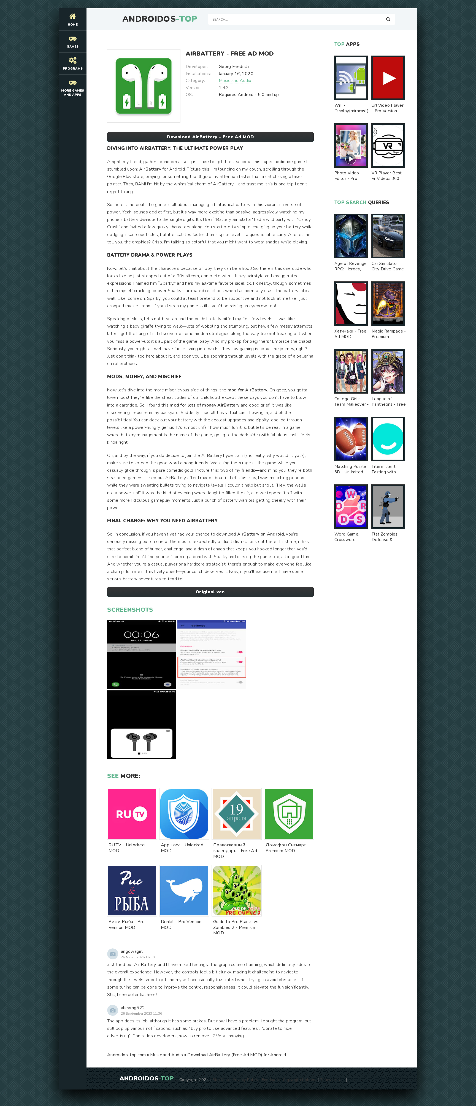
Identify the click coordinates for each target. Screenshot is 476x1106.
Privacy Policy (245, 1079)
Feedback (271, 1079)
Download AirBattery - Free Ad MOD (210, 137)
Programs (73, 69)
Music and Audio (235, 81)
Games (73, 47)
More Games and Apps (72, 93)
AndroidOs (159, 19)
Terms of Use (332, 1079)
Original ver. (210, 592)
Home (73, 25)
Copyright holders (299, 1079)
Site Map (221, 1079)
